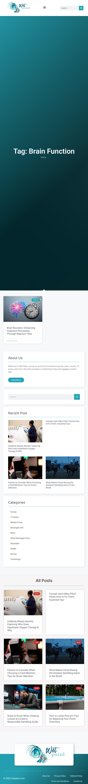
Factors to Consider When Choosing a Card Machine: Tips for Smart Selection (24, 485)
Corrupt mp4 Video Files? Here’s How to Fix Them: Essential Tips (63, 422)
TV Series (14, 517)
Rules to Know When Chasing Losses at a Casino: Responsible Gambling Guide (23, 719)
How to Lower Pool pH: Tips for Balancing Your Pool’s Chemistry (64, 719)
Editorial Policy (76, 776)
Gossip (13, 511)
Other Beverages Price (20, 538)
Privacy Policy (60, 776)
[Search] (81, 8)
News (12, 533)
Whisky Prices (16, 522)
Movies (13, 554)
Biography (14, 543)
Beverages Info (16, 527)
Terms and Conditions (60, 781)
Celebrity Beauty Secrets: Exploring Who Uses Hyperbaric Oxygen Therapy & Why (24, 448)
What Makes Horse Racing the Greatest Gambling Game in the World (60, 485)
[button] (44, 7)
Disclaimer (78, 781)
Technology (15, 559)
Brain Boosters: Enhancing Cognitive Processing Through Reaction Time (21, 331)
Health (13, 548)
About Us (46, 776)
